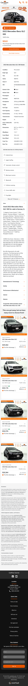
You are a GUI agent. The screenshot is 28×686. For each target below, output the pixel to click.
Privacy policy (14, 631)
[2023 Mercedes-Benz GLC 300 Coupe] (14, 367)
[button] (20, 2)
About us (14, 610)
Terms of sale (14, 601)
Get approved (14, 623)
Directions (14, 618)
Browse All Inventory (14, 49)
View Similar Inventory (14, 53)
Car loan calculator (14, 627)
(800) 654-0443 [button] (15, 591)
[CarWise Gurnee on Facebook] (12, 576)
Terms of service (14, 635)
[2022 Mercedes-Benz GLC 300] (14, 453)
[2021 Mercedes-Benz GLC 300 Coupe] (14, 325)
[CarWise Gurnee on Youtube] (16, 576)
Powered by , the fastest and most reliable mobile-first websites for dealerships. (14, 677)
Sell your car (14, 614)
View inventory (14, 606)
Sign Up (14, 666)
